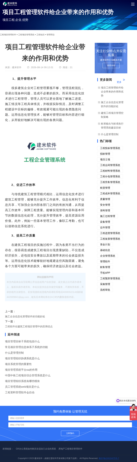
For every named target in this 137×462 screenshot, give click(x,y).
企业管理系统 (107, 255)
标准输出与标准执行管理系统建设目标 (112, 125)
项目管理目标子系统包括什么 (22, 341)
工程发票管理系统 (110, 238)
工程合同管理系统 (110, 165)
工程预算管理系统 (110, 278)
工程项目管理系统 (26, 35)
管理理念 (51, 35)
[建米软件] (10, 8)
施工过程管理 (107, 216)
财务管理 (105, 267)
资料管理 (105, 210)
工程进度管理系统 (110, 233)
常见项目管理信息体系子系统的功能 (26, 347)
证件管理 (105, 227)
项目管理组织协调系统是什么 (22, 358)
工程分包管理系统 (110, 176)
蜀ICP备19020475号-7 (109, 458)
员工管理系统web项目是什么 (22, 386)
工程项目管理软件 (8, 35)
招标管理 (105, 153)
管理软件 (105, 261)
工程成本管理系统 (110, 193)
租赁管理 (105, 187)
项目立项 (105, 159)
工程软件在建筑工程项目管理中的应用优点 (29, 326)
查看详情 (111, 65)
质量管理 (105, 199)
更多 (119, 82)
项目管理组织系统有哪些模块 (22, 381)
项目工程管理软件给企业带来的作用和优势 (112, 91)
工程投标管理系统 (110, 148)
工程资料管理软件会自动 (19, 392)
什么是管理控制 (14, 352)
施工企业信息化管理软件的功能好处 (25, 316)
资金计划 (105, 244)
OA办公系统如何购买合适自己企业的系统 (36, 449)
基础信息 (105, 250)
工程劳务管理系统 (110, 182)
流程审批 (105, 289)
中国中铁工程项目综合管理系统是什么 (27, 375)
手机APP (105, 272)
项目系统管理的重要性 (18, 364)
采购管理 (105, 284)
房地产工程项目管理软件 (70, 449)
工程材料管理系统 (110, 170)
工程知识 (40, 35)
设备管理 (105, 221)
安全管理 (105, 204)
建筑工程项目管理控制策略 (112, 115)
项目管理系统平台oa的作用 (21, 369)
